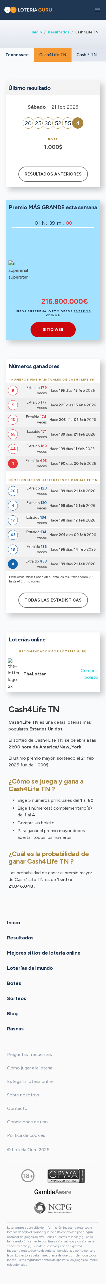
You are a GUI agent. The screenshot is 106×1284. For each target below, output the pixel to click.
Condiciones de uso (27, 1121)
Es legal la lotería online (30, 1081)
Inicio (37, 32)
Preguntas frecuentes (29, 1054)
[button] (97, 10)
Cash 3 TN (87, 54)
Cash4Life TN (52, 54)
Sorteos (16, 998)
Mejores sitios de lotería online (44, 953)
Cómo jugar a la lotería (29, 1068)
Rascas (15, 1028)
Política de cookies (26, 1135)
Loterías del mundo (30, 968)
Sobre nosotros (23, 1095)
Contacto (17, 1108)
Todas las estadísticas (53, 600)
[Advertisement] (65, 266)
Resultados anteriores (53, 174)
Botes (14, 983)
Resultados (59, 32)
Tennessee (17, 54)
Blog (12, 1013)
